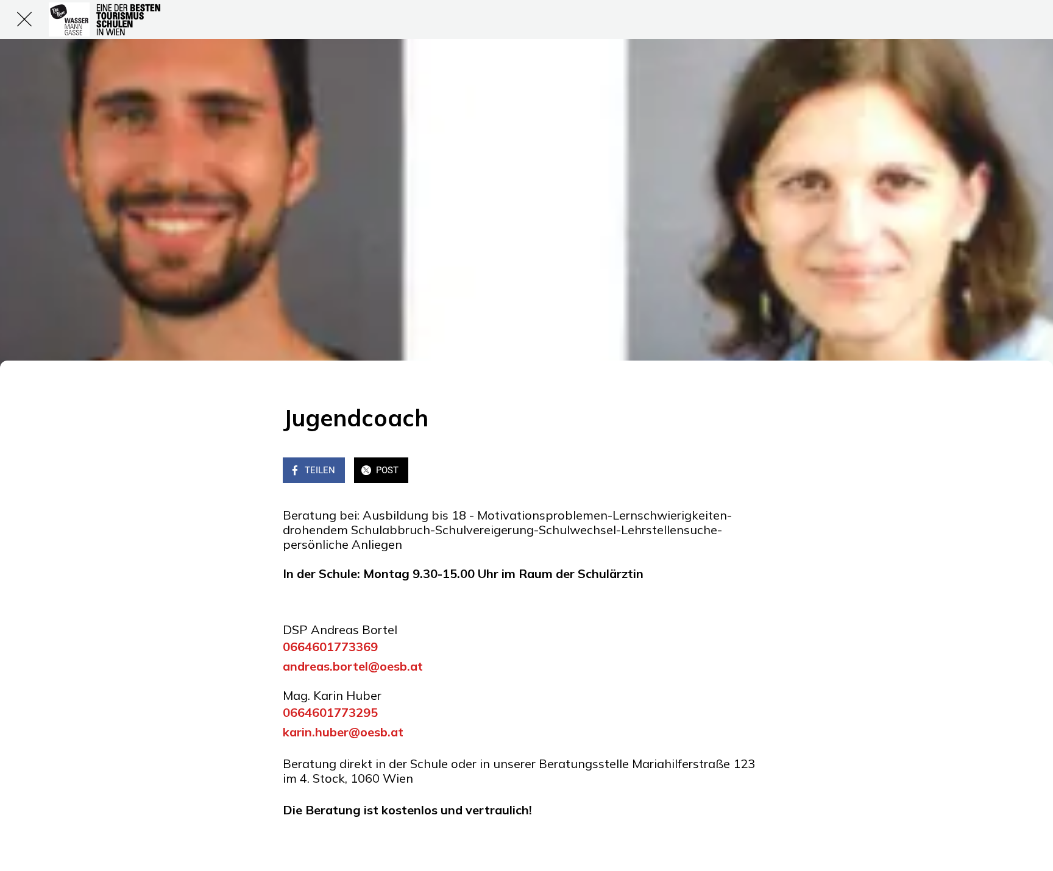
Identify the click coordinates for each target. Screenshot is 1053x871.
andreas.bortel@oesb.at (353, 666)
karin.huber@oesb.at (343, 731)
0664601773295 (330, 712)
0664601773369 (330, 646)
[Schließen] (24, 19)
